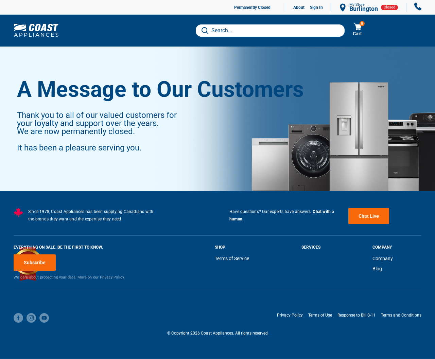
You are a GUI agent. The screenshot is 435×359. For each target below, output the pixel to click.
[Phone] (418, 7)
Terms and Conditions (401, 315)
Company (382, 258)
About (298, 7)
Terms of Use (320, 315)
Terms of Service (232, 258)
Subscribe (35, 262)
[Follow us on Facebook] (18, 318)
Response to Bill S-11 (356, 315)
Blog (377, 268)
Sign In (316, 7)
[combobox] (270, 30)
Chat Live (369, 216)
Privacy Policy (290, 315)
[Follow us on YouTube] (44, 318)
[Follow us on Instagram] (31, 318)
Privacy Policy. (112, 277)
